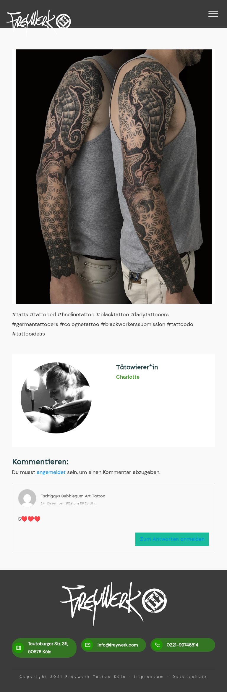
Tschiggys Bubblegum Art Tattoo (73, 496)
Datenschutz (190, 677)
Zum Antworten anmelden (172, 539)
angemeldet (51, 472)
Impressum (149, 677)
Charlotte (128, 376)
